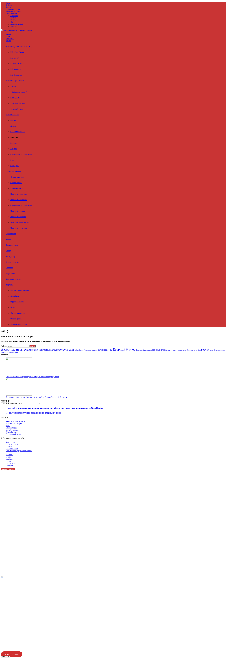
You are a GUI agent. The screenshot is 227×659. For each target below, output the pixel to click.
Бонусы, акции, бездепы (20, 290)
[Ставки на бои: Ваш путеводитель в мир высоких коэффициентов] (19, 375)
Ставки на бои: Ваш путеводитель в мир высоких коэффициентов (32, 377)
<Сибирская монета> (18, 92)
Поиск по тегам (12, 449)
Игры (12, 307)
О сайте (9, 446)
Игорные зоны (105, 350)
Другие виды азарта (18, 313)
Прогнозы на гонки (18, 217)
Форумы (9, 285)
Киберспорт (11, 256)
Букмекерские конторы (36, 349)
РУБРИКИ (5, 403)
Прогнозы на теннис (18, 228)
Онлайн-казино (16, 296)
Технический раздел (18, 324)
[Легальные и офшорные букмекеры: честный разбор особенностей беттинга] (19, 395)
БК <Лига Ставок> (18, 52)
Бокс (12, 160)
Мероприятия (11, 273)
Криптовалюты (12, 262)
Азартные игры (12, 349)
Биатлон (13, 143)
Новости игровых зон (15, 80)
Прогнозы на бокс (17, 211)
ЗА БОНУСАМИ (11, 654)
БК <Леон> (15, 58)
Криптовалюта (171, 350)
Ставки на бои (16, 183)
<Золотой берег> (17, 109)
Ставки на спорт (17, 177)
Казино (9, 239)
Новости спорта (12, 114)
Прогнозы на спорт (14, 171)
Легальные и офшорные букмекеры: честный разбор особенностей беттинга (36, 397)
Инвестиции (139, 350)
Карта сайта (10, 442)
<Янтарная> (15, 98)
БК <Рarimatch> (16, 75)
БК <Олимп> (15, 69)
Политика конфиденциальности (19, 451)
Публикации (11, 234)
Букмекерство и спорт (62, 349)
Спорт (211, 350)
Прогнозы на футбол (18, 194)
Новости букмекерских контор (19, 46)
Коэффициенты (16, 188)
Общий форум (16, 319)
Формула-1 (14, 166)
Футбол (13, 120)
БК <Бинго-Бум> (17, 64)
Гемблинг (79, 350)
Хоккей (13, 126)
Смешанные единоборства (21, 154)
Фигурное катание (17, 132)
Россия (205, 349)
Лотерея (9, 268)
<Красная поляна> (17, 103)
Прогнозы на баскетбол (19, 222)
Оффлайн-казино (17, 302)
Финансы (4, 352)
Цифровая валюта (13, 352)
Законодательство (13, 279)
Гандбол (13, 149)
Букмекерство (12, 245)
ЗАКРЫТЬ (5, 657)
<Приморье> (15, 86)
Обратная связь (12, 444)
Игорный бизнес (124, 349)
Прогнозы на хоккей (18, 200)
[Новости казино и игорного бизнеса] (16, 30)
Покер (8, 251)
